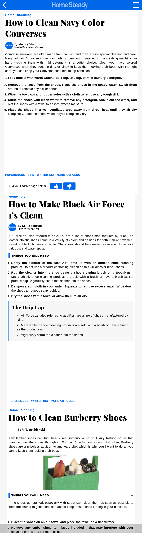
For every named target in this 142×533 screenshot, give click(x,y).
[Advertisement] (36, 145)
